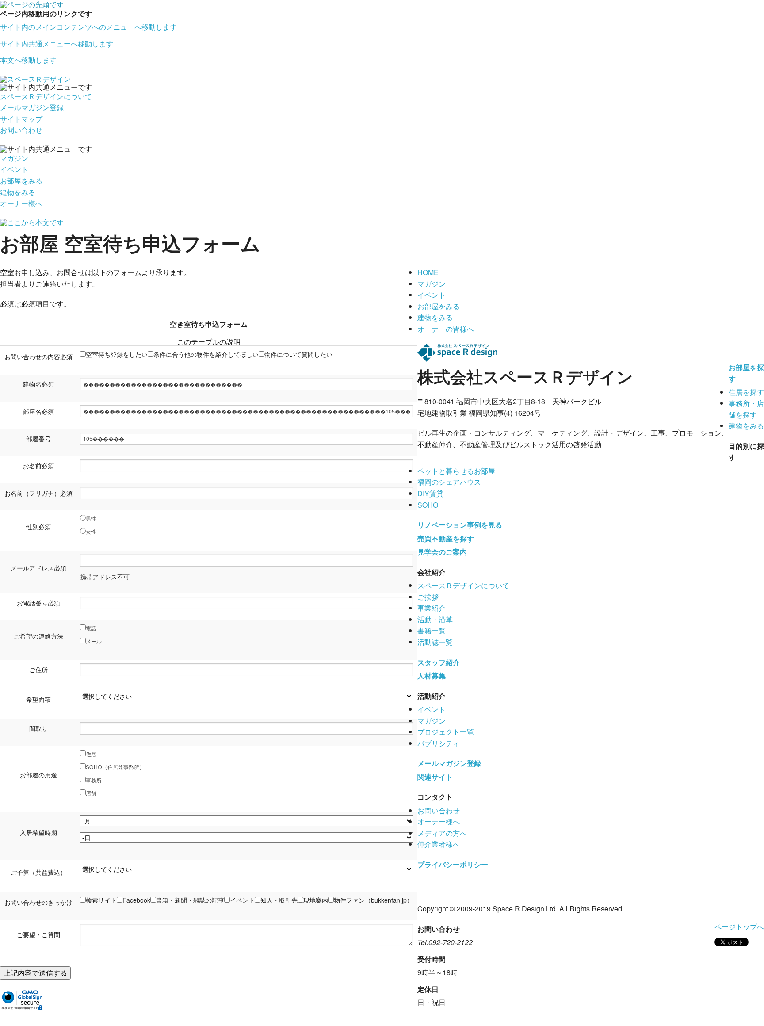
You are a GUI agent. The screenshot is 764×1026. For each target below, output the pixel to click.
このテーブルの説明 (209, 341)
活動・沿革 (435, 619)
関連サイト (435, 777)
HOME (428, 272)
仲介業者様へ (438, 844)
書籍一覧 (431, 630)
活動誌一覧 (435, 642)
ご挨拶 (428, 597)
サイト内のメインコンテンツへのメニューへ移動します (88, 27)
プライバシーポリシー (452, 864)
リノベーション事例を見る (459, 525)
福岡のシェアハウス (449, 482)
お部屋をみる (21, 181)
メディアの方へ (442, 833)
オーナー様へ (21, 203)
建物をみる (17, 192)
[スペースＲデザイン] (35, 78)
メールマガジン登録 (32, 107)
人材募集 (431, 675)
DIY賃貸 (430, 493)
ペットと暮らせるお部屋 (456, 471)
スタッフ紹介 (438, 662)
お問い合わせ (21, 130)
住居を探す (746, 392)
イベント (14, 169)
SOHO (427, 505)
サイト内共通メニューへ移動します (56, 43)
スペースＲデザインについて (46, 96)
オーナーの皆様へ (445, 329)
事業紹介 (431, 608)
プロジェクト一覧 (445, 732)
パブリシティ (438, 743)
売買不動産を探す (445, 538)
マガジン (14, 158)
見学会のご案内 (442, 552)
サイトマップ (21, 119)
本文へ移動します (28, 60)
